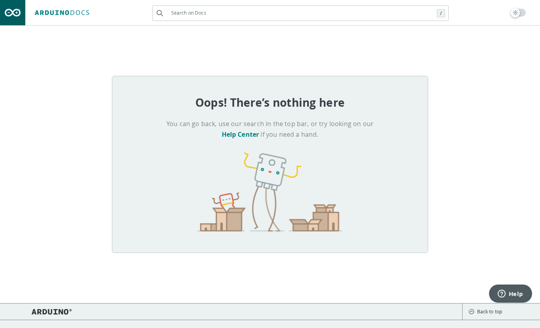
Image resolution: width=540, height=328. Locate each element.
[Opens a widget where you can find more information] (510, 294)
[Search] (160, 13)
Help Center (240, 134)
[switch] (518, 13)
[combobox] (300, 13)
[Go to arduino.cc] (12, 12)
